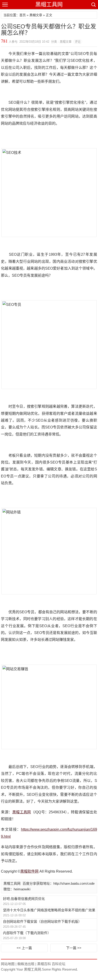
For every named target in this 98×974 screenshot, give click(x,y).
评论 (78, 41)
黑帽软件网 (29, 871)
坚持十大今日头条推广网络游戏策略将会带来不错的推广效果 (49, 910)
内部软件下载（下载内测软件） (27, 933)
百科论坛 (58, 964)
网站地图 (8, 964)
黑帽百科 (44, 964)
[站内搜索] (93, 4)
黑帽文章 (35, 15)
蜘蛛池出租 (25, 964)
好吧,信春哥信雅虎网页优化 (24, 899)
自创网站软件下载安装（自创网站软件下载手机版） (42, 921)
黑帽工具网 (49, 4)
